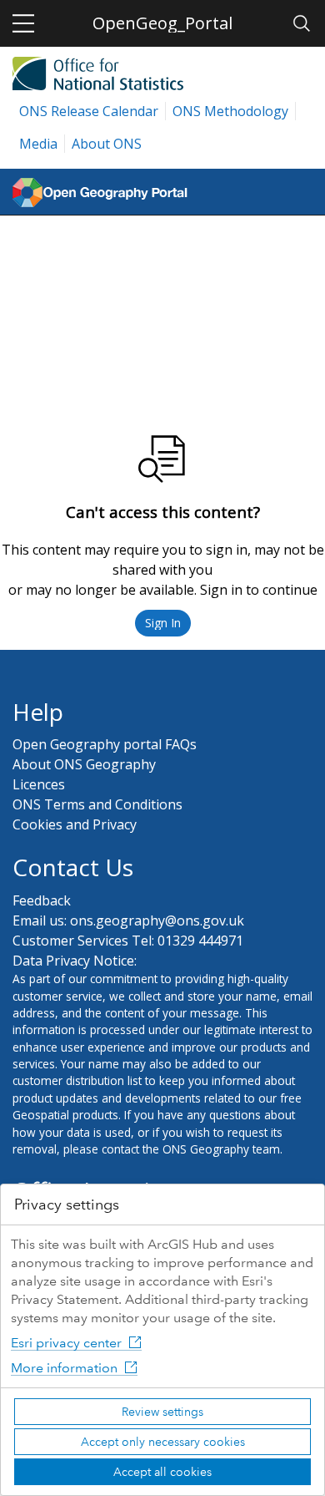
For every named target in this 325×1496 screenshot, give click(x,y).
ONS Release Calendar (88, 111)
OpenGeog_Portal (162, 23)
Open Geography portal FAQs (104, 744)
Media (38, 143)
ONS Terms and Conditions (97, 804)
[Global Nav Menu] (23, 23)
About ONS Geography (84, 764)
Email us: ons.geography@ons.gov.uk (128, 920)
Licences (38, 784)
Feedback (41, 900)
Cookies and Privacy (74, 824)
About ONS (107, 143)
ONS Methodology (230, 111)
